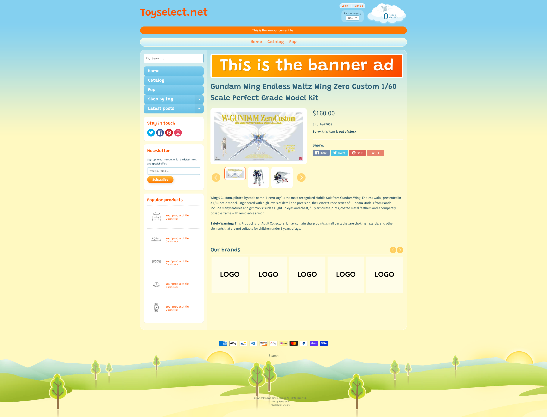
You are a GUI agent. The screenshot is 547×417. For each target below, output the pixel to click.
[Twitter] (151, 133)
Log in (345, 5)
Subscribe (160, 180)
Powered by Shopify (280, 405)
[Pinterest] (169, 133)
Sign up (358, 5)
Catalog (276, 42)
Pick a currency (352, 13)
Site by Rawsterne (280, 401)
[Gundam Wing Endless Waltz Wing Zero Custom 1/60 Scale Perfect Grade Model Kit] (235, 173)
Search (274, 355)
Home (256, 42)
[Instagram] (178, 133)
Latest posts (176, 110)
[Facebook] (160, 133)
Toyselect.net (174, 13)
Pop (293, 42)
